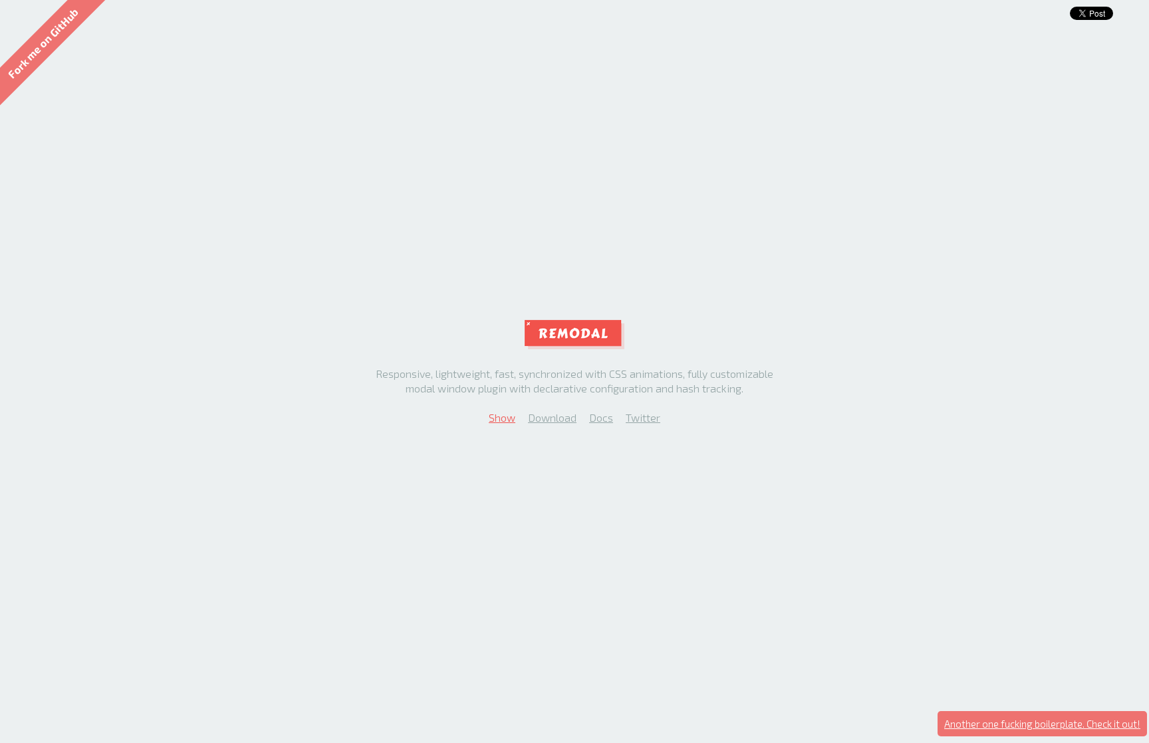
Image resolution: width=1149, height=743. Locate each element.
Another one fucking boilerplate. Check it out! (1042, 724)
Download (552, 417)
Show (502, 417)
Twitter (643, 417)
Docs (601, 417)
